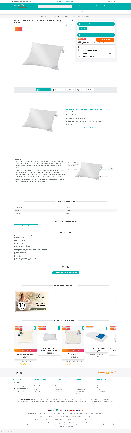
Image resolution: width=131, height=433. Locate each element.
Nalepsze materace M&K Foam (25, 425)
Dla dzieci (79, 12)
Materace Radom (65, 405)
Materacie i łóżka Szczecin (67, 403)
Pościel (66, 12)
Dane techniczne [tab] (59, 90)
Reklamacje (37, 391)
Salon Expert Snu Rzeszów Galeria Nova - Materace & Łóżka (68, 399)
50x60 (52, 420)
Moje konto (37, 387)
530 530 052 (112, 1)
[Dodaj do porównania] (67, 25)
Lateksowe (49, 413)
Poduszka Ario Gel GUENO (97, 349)
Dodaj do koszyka (105, 39)
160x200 (81, 413)
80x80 (69, 420)
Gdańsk (75, 401)
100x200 (65, 413)
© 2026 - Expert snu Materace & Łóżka (65, 431)
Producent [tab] (82, 90)
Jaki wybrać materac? (27, 423)
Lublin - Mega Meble (30, 403)
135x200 (46, 416)
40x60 (47, 420)
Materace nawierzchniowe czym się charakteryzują (101, 423)
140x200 (76, 413)
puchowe (74, 420)
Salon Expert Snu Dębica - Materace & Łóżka (53, 401)
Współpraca (87, 6)
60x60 (56, 420)
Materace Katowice (35, 401)
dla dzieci (93, 420)
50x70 (60, 420)
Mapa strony (58, 389)
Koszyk (115, 6)
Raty (77, 382)
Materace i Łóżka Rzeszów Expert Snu (41, 399)
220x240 (78, 416)
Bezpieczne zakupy (60, 386)
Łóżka (38, 12)
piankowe (80, 420)
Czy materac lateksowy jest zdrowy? (104, 425)
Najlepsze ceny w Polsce (82, 386)
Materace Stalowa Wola (105, 403)
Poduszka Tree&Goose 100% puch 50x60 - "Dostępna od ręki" (49, 349)
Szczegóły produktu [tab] (44, 90)
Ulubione (110, 6)
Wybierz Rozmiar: (85, 24)
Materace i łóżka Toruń (108, 401)
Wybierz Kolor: (84, 35)
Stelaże (45, 12)
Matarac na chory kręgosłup (55, 423)
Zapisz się (112, 372)
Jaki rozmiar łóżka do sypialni (65, 426)
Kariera (98, 386)
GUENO (36, 413)
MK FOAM (42, 413)
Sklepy (98, 389)
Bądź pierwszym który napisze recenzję (65, 272)
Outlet (95, 12)
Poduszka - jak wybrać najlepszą (65, 425)
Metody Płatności (39, 384)
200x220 (73, 416)
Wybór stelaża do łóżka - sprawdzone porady (75, 423)
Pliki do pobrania (59, 387)
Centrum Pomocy (39, 386)
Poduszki (58, 12)
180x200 (87, 413)
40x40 (43, 420)
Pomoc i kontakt (96, 6)
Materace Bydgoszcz (92, 403)
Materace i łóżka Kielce (104, 399)
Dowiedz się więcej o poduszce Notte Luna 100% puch (81, 128)
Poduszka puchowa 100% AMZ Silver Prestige (73, 353)
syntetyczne (86, 420)
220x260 (84, 416)
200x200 (92, 413)
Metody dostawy (38, 382)
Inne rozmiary (99, 413)
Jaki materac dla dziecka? (40, 423)
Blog (101, 12)
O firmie (99, 382)
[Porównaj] (35, 327)
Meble (72, 12)
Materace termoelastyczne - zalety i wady (45, 425)
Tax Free (78, 387)
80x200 (55, 413)
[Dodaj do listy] (69, 25)
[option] (32, 301)
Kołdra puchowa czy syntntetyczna (84, 425)
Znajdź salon (80, 6)
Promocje (88, 12)
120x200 (70, 413)
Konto (104, 6)
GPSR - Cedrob (26, 225)
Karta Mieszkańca (80, 391)
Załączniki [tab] (71, 90)
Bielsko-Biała (69, 401)
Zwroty (36, 389)
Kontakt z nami (59, 391)
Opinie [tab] (91, 90)
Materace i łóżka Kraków (91, 399)
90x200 (60, 413)
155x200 (57, 416)
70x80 (64, 420)
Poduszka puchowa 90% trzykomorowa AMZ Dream (25, 353)
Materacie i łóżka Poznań (94, 401)
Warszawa (21, 403)
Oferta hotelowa (101, 391)
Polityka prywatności (60, 382)
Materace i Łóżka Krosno (23, 401)
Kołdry (52, 12)
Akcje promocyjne (81, 389)
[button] (72, 25)
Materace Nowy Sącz (80, 403)
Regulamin (58, 384)
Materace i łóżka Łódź (42, 403)
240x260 (89, 416)
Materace (31, 12)
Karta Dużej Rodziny (81, 384)
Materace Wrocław (54, 403)
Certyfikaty (100, 384)
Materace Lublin (82, 401)
